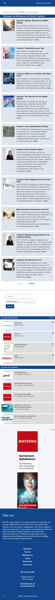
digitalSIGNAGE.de (20, 344)
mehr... (37, 40)
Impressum (27, 565)
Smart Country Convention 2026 (25, 416)
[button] (4, 595)
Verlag (27, 558)
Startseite (21, 12)
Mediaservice (27, 555)
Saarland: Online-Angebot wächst (29, 149)
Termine (27, 552)
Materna (17, 334)
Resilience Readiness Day (23, 383)
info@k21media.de (27, 584)
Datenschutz (27, 561)
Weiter (33, 284)
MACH (16, 355)
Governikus (18, 323)
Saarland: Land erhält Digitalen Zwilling (32, 126)
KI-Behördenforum (20, 372)
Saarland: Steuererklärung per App (30, 48)
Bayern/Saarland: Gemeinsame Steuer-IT (32, 209)
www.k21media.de (27, 586)
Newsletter (27, 549)
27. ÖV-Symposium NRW (22, 394)
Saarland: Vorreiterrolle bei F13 (28, 260)
